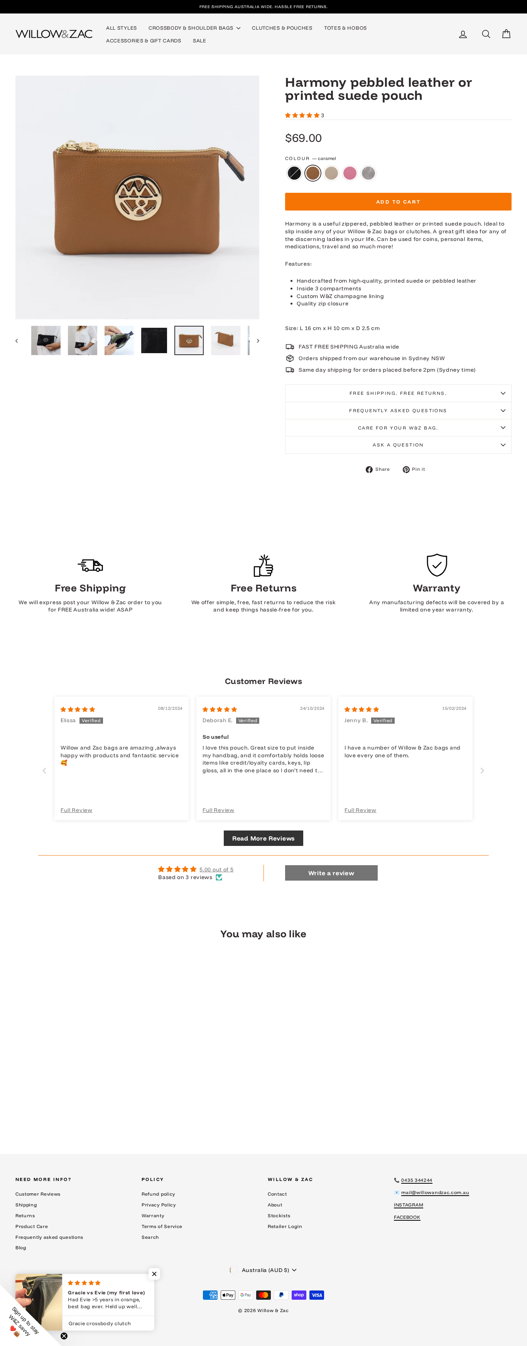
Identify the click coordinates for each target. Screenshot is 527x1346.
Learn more (74, 1068)
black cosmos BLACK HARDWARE (294, 173)
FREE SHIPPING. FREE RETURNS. (398, 393)
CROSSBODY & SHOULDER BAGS (192, 28)
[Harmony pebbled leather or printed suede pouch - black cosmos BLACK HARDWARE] (53, 1108)
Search (150, 1237)
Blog (21, 1247)
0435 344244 (416, 1180)
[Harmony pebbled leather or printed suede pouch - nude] (74, 1108)
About (275, 1205)
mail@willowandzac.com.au (435, 1192)
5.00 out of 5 (216, 869)
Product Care (31, 1226)
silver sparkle (368, 173)
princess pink (350, 173)
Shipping (26, 1205)
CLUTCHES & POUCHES (282, 28)
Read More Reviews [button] (263, 838)
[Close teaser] (64, 1336)
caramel (313, 173)
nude (331, 173)
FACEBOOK (407, 1217)
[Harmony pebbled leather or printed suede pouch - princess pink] (84, 1108)
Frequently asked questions (398, 410)
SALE (199, 40)
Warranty (153, 1215)
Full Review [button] (77, 810)
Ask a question (398, 445)
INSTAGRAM (408, 1205)
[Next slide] (482, 770)
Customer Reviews (38, 1194)
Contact (277, 1194)
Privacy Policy (159, 1205)
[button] (303, 115)
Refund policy (158, 1194)
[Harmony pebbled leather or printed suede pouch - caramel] (64, 1108)
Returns (25, 1215)
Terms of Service (162, 1226)
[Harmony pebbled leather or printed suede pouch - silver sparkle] (95, 1108)
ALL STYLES (121, 28)
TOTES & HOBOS (345, 28)
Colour (310, 158)
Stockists (279, 1215)
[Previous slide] (44, 770)
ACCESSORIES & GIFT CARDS (143, 40)
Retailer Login (285, 1226)
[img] (78, 709)
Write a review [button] (331, 873)
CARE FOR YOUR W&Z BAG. (398, 428)
